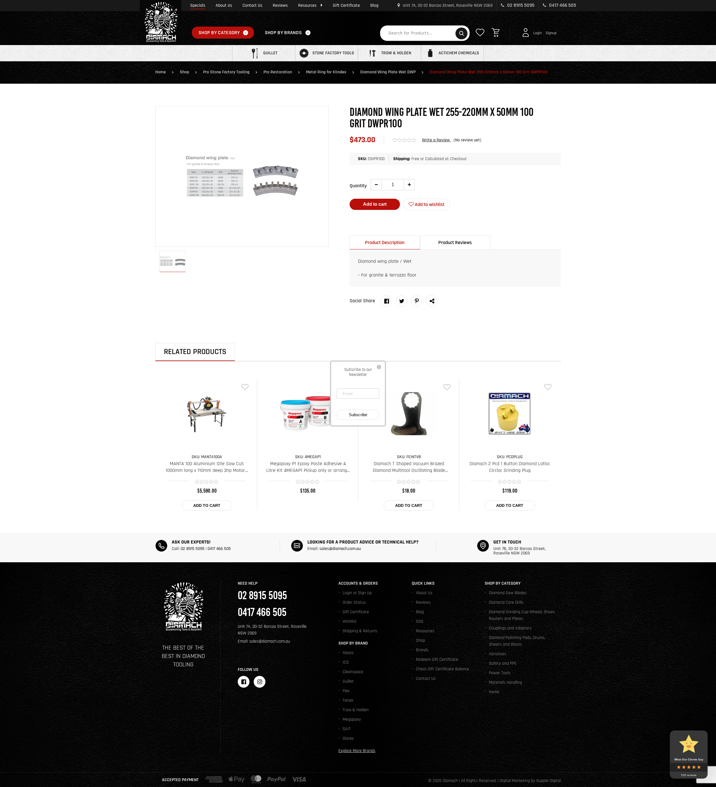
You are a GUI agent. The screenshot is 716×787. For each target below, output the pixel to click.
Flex (346, 691)
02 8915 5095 (520, 5)
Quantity (358, 185)
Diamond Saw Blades (508, 593)
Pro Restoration (277, 72)
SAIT (347, 729)
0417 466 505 (562, 5)
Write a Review (436, 140)
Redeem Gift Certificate (437, 659)
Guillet (348, 681)
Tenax (348, 700)
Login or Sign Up (357, 593)
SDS (419, 621)
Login (537, 33)
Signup (551, 33)
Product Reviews (455, 242)
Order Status (354, 602)
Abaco (348, 653)
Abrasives (497, 654)
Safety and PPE (503, 663)
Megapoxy (352, 719)
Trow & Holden (356, 710)
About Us (224, 5)
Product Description (384, 242)
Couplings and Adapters (510, 628)
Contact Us (252, 5)
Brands (422, 650)
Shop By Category (219, 32)
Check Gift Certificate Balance (442, 669)
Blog (374, 5)
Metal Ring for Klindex (326, 72)
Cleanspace (353, 672)
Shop (184, 72)
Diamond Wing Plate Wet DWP (388, 72)
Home (160, 72)
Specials (197, 5)
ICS (346, 662)
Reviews (280, 5)
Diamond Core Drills (506, 602)
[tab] (385, 242)
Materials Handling (505, 682)
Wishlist (350, 621)
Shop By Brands (283, 32)
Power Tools (499, 673)
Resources (307, 5)
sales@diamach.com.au (340, 549)
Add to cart (375, 204)
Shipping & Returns (360, 631)
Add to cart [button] (206, 505)
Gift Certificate (346, 5)
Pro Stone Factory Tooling (226, 72)
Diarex (348, 738)
